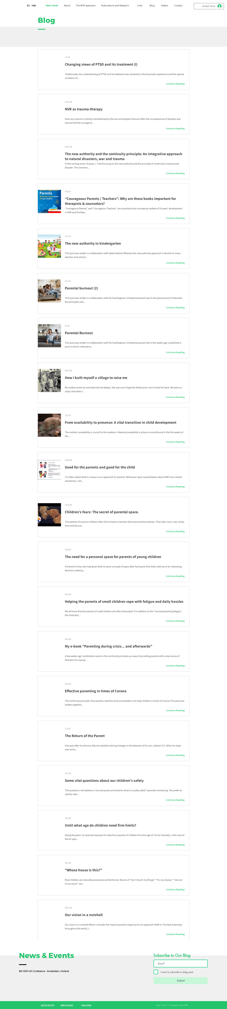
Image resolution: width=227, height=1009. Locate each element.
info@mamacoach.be (138, 298)
